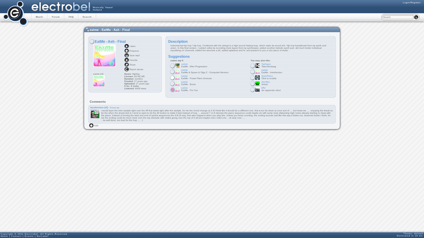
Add (96, 125)
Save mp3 (134, 55)
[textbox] (397, 17)
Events (29, 236)
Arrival (265, 83)
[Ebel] (15, 13)
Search (87, 17)
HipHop (136, 74)
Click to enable (268, 77)
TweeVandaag (268, 65)
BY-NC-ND (139, 76)
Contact (16, 236)
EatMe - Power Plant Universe (196, 77)
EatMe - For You (189, 89)
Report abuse (136, 69)
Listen (132, 46)
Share (132, 64)
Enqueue (134, 51)
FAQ (71, 17)
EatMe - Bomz (188, 83)
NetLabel (43, 236)
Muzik (39, 17)
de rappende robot (271, 89)
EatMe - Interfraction (271, 71)
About (4, 236)
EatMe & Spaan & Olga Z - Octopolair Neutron (205, 71)
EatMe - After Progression (194, 65)
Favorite (133, 60)
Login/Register (412, 2)
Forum (56, 17)
